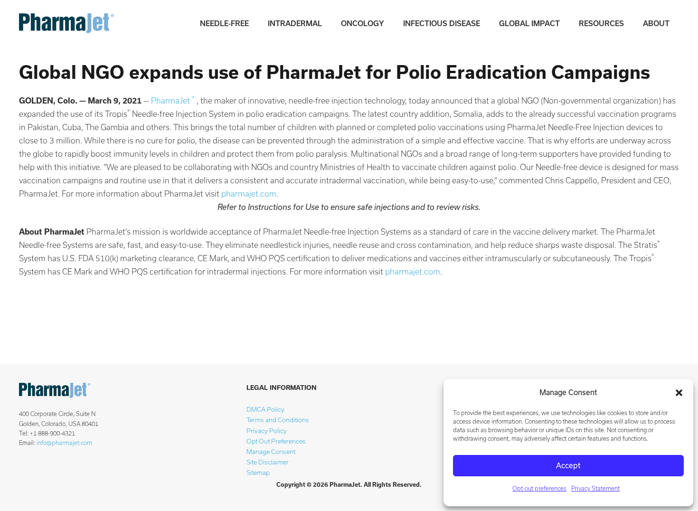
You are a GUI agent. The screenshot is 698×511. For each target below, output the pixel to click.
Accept (568, 466)
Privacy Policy (266, 431)
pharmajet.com (248, 193)
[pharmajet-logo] (66, 23)
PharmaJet (173, 100)
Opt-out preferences (539, 488)
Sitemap (258, 472)
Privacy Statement (595, 488)
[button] (679, 392)
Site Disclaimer (267, 462)
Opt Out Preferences (276, 441)
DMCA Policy (265, 409)
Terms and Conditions (277, 420)
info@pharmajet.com (64, 443)
